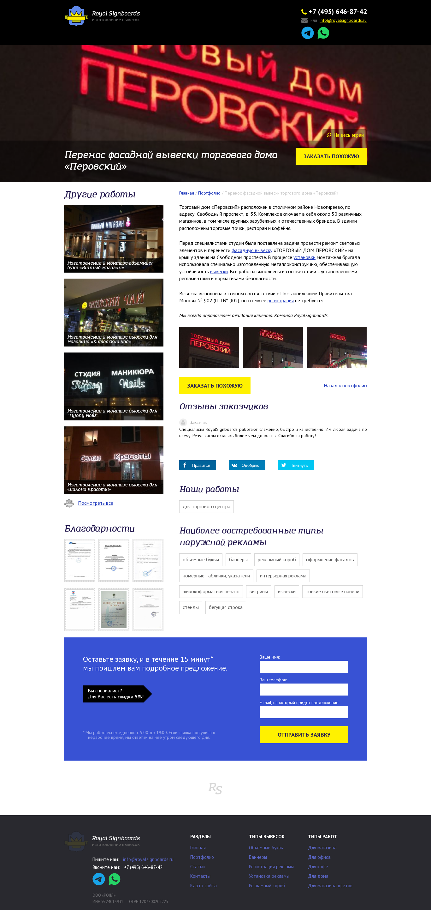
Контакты (200, 876)
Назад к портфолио (345, 385)
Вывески (287, 591)
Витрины (259, 591)
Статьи (197, 866)
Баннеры (238, 559)
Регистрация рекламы (271, 866)
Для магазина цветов (330, 885)
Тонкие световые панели (332, 591)
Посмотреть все (95, 503)
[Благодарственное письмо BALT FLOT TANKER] (80, 560)
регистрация (281, 300)
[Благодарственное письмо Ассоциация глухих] (114, 609)
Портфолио (202, 857)
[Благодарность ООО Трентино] (148, 609)
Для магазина (322, 847)
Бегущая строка (226, 607)
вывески (219, 271)
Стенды (191, 607)
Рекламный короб (277, 559)
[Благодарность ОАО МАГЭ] (80, 609)
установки (304, 257)
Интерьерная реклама (283, 575)
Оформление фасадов (330, 559)
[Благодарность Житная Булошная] (114, 560)
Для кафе (318, 866)
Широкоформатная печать (211, 591)
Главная (198, 847)
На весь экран (349, 135)
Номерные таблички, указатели (216, 575)
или (338, 20)
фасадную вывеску (252, 250)
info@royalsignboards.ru (148, 859)
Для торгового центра (206, 506)
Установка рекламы (269, 876)
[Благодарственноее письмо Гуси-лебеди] (148, 560)
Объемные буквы (201, 559)
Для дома (318, 876)
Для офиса (319, 857)
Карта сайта (203, 885)
